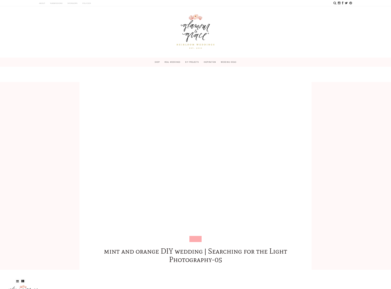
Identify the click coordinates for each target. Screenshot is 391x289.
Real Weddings (172, 62)
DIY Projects (192, 62)
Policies (86, 3)
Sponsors (73, 3)
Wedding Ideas (228, 62)
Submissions (56, 3)
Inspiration (210, 62)
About (42, 3)
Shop (157, 62)
